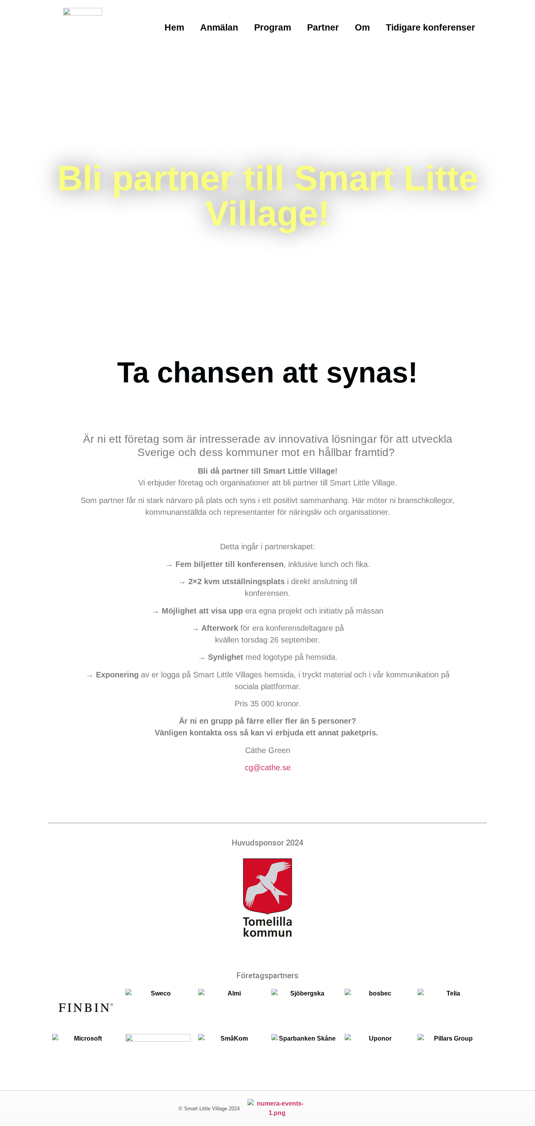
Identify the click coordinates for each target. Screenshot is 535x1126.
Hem (174, 27)
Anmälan (219, 27)
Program (272, 27)
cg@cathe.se (268, 767)
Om (362, 27)
